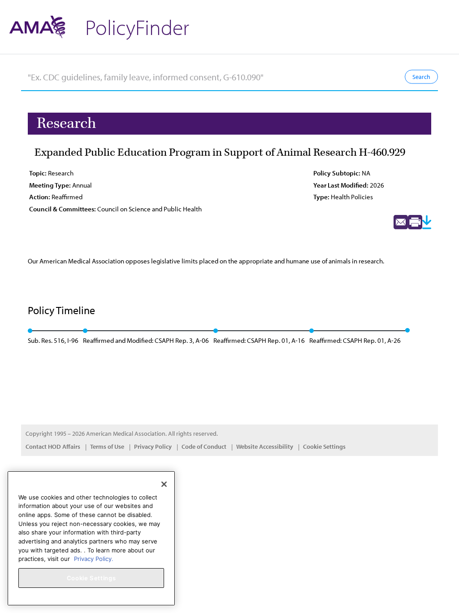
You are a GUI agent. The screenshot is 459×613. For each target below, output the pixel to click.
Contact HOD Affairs (53, 446)
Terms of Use (107, 446)
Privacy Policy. (93, 558)
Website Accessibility (264, 446)
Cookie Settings (324, 446)
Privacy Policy (153, 446)
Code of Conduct (204, 446)
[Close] (164, 484)
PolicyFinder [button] (137, 26)
